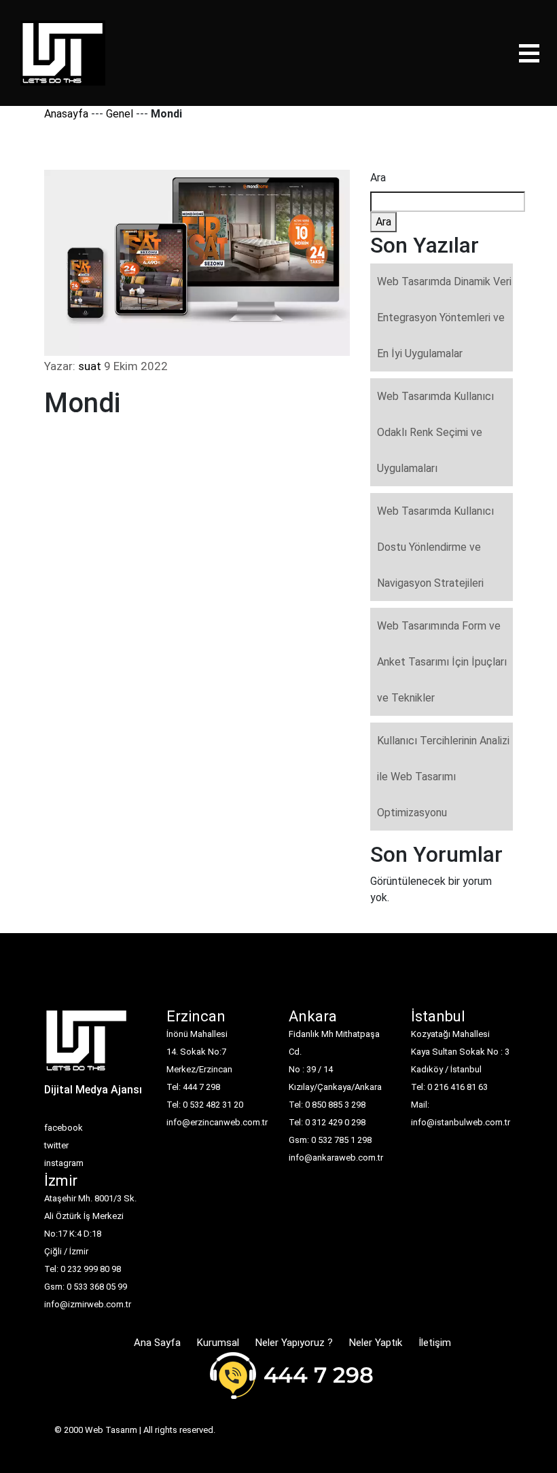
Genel (119, 113)
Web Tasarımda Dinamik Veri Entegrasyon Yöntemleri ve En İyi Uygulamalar (444, 317)
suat (89, 366)
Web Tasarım (111, 1430)
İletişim (434, 1342)
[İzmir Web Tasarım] (86, 1045)
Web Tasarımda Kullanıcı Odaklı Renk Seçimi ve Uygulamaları (435, 432)
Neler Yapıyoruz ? (294, 1342)
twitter (56, 1145)
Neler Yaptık (375, 1342)
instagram (64, 1163)
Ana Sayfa (157, 1342)
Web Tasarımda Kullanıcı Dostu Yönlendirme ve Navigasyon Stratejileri (435, 547)
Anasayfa (66, 113)
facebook (63, 1128)
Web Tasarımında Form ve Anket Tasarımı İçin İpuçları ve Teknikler (442, 661)
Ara (378, 177)
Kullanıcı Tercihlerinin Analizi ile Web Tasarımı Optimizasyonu (443, 776)
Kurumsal (218, 1342)
